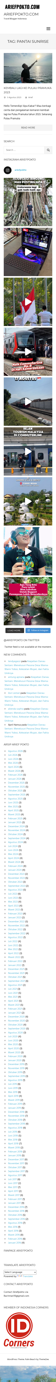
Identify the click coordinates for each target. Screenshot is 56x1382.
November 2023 (16, 878)
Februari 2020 (15, 1056)
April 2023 (13, 906)
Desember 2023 (16, 874)
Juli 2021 (12, 989)
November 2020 (16, 1021)
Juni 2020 (13, 1041)
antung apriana (16, 677)
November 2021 (16, 973)
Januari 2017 (14, 1203)
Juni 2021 (13, 993)
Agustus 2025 (15, 799)
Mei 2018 (13, 1140)
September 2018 (16, 1124)
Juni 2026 (13, 759)
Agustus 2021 (15, 985)
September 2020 (17, 1029)
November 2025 (16, 787)
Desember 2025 (16, 783)
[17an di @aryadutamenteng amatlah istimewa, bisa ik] (28, 302)
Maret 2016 (14, 1235)
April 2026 (13, 767)
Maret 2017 (14, 1195)
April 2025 (13, 811)
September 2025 (16, 795)
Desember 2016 (16, 1207)
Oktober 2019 (15, 1072)
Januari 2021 (14, 1013)
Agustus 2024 (15, 842)
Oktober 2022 (15, 930)
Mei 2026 (13, 763)
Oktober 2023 (15, 882)
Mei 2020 (13, 1045)
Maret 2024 (14, 862)
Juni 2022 (13, 946)
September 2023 (16, 886)
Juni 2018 (13, 1136)
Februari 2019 (15, 1104)
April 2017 (13, 1191)
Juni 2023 (13, 898)
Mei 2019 (12, 1092)
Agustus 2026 (15, 751)
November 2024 (16, 830)
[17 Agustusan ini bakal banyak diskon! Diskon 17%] (28, 401)
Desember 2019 (16, 1064)
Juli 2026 (12, 755)
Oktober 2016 (15, 1215)
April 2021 (13, 1001)
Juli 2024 (13, 846)
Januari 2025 (14, 823)
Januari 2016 (14, 1243)
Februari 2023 (15, 914)
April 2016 (13, 1231)
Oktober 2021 (15, 977)
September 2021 (16, 981)
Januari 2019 (14, 1108)
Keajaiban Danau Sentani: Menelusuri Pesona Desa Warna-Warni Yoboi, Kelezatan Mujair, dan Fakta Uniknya (27, 667)
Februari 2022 (15, 961)
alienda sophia (16, 709)
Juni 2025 (13, 803)
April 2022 (13, 953)
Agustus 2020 (15, 1033)
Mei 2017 (12, 1187)
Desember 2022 (16, 922)
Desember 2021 (16, 969)
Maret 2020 (14, 1053)
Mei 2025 (13, 807)
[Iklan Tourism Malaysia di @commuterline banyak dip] (28, 451)
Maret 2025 (14, 815)
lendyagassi (14, 661)
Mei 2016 (12, 1227)
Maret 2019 (14, 1100)
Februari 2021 (15, 1009)
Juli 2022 (12, 942)
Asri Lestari (14, 693)
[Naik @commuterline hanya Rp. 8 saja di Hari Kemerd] (28, 352)
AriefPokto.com (21, 14)
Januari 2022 (14, 965)
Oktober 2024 (15, 834)
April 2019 (13, 1096)
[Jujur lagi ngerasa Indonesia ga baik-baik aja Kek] (28, 202)
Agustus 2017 (15, 1175)
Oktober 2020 (15, 1025)
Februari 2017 (15, 1199)
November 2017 (16, 1164)
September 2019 (16, 1076)
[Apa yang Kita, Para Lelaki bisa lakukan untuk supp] (28, 601)
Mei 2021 (12, 997)
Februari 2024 (15, 866)
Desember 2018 (16, 1112)
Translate (28, 1276)
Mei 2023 (13, 902)
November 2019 (16, 1068)
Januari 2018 (14, 1156)
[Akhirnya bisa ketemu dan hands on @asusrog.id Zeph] (28, 252)
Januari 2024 (15, 870)
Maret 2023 (14, 910)
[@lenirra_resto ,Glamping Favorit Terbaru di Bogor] (28, 501)
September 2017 (16, 1171)
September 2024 (17, 838)
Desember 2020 (16, 1017)
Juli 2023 (12, 894)
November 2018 (16, 1116)
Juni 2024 (13, 850)
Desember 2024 (16, 827)
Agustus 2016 (15, 1223)
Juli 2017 (12, 1179)
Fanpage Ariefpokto (18, 1250)
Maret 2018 (14, 1148)
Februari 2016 (15, 1239)
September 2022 (16, 934)
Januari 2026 (14, 779)
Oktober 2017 (15, 1168)
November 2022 (16, 926)
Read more (28, 127)
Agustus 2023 (15, 890)
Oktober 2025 (15, 791)
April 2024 (13, 858)
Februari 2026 (15, 775)
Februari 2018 (15, 1152)
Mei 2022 (13, 949)
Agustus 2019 (15, 1080)
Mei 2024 (13, 854)
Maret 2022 (14, 957)
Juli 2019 (12, 1084)
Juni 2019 (13, 1088)
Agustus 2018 (15, 1128)
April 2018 (13, 1144)
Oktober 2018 (15, 1120)
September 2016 (16, 1219)
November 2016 (16, 1211)
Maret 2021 (14, 1005)
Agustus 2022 (15, 937)
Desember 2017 (16, 1160)
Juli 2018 (12, 1132)
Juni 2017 (13, 1183)
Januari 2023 (14, 918)
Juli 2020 (13, 1037)
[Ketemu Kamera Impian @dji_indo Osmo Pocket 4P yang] (28, 551)
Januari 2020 (15, 1061)
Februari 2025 (15, 819)
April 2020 (13, 1049)
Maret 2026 (14, 771)
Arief (30, 97)
